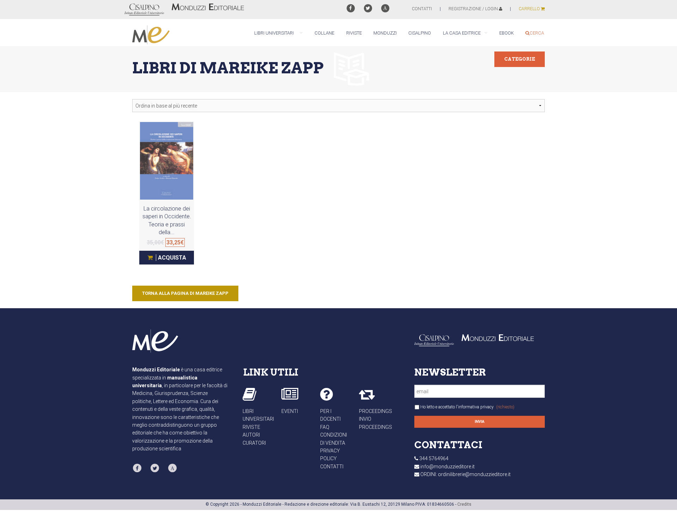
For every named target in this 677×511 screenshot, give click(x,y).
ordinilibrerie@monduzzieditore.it (474, 474)
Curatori (254, 443)
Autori (251, 435)
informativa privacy (476, 406)
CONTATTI (422, 8)
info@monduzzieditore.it (447, 466)
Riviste (251, 427)
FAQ (324, 427)
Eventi (289, 411)
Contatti (331, 466)
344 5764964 (434, 458)
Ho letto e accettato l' (467, 406)
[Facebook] (350, 8)
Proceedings (375, 411)
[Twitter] (368, 8)
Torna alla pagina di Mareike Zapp (185, 293)
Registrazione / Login (474, 8)
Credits (464, 504)
